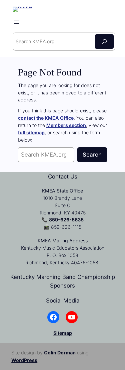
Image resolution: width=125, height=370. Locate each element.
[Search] (104, 41)
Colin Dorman (60, 352)
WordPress (24, 360)
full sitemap (31, 132)
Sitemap (62, 333)
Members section (66, 125)
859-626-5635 (66, 219)
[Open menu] (17, 22)
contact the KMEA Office (46, 118)
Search (92, 154)
